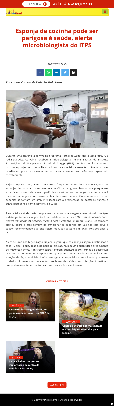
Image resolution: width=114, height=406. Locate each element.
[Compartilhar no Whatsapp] (48, 72)
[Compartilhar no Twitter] (65, 72)
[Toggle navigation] (105, 11)
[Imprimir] (73, 72)
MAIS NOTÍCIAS (57, 384)
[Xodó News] (14, 11)
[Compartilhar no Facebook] (40, 72)
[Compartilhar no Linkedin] (56, 72)
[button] (36, 4)
